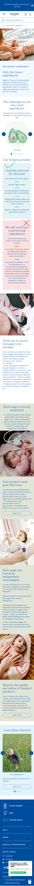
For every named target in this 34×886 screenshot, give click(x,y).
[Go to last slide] (4, 134)
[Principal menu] (4, 14)
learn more (17, 394)
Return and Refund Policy (12, 882)
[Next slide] (30, 134)
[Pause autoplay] (32, 5)
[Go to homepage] (3, 25)
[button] (25, 14)
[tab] (11, 153)
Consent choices (7, 876)
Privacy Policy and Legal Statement (15, 879)
